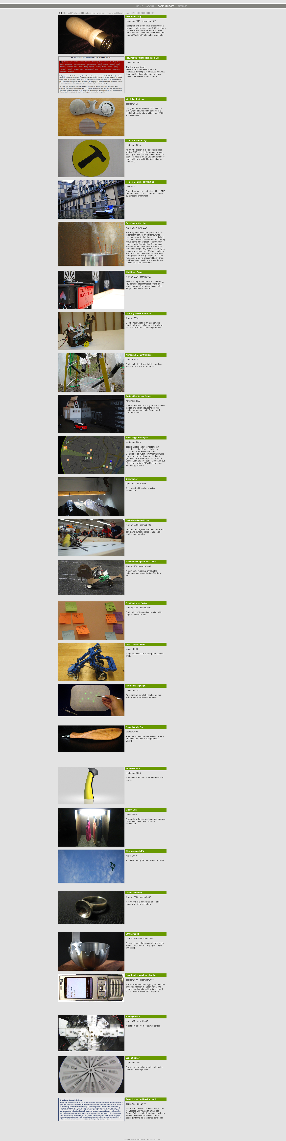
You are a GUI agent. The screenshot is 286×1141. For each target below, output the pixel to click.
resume (182, 6)
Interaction (111, 13)
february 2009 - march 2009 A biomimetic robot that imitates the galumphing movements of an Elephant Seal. (143, 571)
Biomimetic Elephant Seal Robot (141, 562)
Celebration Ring (134, 892)
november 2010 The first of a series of (135, 64)
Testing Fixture (133, 1016)
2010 (133, 13)
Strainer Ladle (132, 934)
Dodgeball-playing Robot (137, 520)
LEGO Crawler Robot (135, 644)
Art (103, 13)
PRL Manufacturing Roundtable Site (142, 58)
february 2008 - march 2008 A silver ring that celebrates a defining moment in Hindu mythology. (143, 900)
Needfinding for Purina (136, 603)
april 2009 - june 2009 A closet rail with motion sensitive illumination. (140, 487)
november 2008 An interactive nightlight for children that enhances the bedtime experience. (143, 694)
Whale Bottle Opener (135, 99)
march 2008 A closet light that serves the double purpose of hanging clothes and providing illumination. (146, 819)
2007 (151, 13)
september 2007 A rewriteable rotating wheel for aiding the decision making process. (144, 1066)
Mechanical (76, 13)
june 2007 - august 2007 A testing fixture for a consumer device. (143, 1023)
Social (120, 13)
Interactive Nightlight (135, 686)
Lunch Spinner (133, 1058)
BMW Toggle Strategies (137, 438)
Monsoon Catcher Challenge (139, 355)
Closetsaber (132, 479)
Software (97, 13)
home (139, 6)
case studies (166, 6)
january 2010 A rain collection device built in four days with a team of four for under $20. (144, 363)
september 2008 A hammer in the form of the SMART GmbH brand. (145, 776)
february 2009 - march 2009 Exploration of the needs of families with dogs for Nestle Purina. (144, 611)
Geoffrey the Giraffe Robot (138, 313)
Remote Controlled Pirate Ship (140, 182)
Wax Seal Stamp (133, 16)
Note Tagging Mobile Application (141, 975)
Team (126, 13)
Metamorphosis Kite (135, 851)
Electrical (87, 13)
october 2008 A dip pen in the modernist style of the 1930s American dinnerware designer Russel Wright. (146, 736)
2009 (139, 13)
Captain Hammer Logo (136, 140)
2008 (145, 13)
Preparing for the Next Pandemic (141, 1099)
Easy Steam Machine (136, 223)
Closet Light (131, 810)
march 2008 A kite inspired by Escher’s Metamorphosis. (145, 858)
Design (66, 13)
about (150, 6)
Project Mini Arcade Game (138, 396)
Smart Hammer (133, 768)
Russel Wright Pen (134, 727)
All (60, 13)
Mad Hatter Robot (134, 272)
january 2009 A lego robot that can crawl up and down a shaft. (145, 652)
